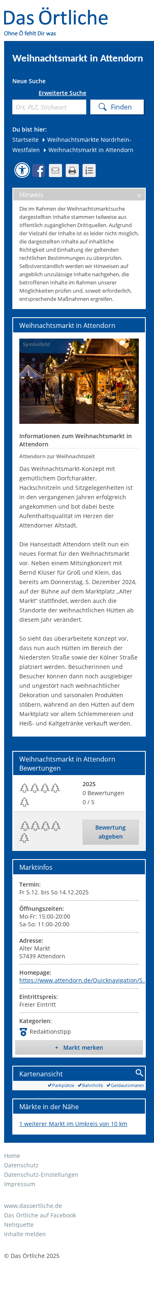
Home (12, 1156)
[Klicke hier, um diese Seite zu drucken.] (72, 170)
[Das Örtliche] (59, 12)
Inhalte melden (25, 1234)
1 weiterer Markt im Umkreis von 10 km (73, 1124)
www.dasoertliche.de (33, 1206)
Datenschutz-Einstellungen (41, 1174)
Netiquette (19, 1224)
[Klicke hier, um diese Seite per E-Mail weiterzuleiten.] (55, 170)
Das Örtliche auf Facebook (40, 1215)
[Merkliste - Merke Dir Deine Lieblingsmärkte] (89, 170)
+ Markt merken (79, 1047)
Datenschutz (21, 1165)
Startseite (25, 139)
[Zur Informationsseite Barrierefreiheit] (22, 170)
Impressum (19, 1184)
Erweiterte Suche (62, 93)
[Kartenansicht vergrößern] (140, 1073)
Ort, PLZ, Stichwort (15, 94)
